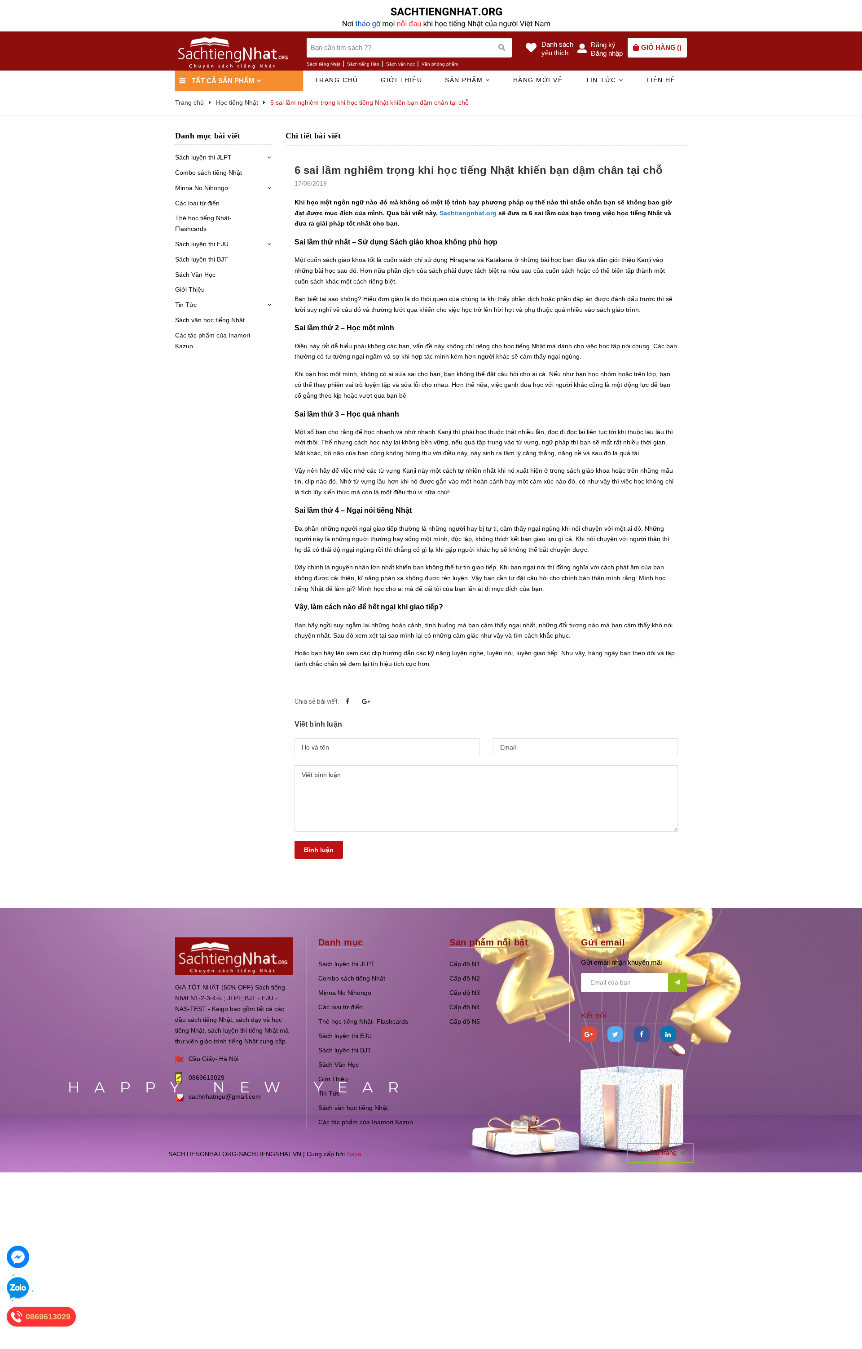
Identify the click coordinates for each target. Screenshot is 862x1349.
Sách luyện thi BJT (201, 259)
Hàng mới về (538, 80)
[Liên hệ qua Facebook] (18, 1257)
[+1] (366, 701)
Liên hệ (661, 80)
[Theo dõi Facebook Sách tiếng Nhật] (642, 1034)
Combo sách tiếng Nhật (208, 172)
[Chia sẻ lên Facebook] (347, 701)
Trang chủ (336, 80)
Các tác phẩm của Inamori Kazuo (212, 341)
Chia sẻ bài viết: (317, 701)
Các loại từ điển (197, 203)
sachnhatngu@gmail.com (225, 1096)
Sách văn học (400, 64)
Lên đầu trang (657, 1152)
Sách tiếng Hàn (363, 64)
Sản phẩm (465, 80)
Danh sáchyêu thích (557, 48)
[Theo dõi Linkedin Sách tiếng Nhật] (668, 1034)
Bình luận (319, 849)
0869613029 (206, 1077)
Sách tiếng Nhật (323, 64)
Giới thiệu (401, 80)
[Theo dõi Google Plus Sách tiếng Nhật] (589, 1034)
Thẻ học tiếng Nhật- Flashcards (203, 223)
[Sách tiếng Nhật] (234, 955)
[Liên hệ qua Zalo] (18, 1288)
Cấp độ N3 (464, 992)
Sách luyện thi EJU (202, 244)
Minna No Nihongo (201, 187)
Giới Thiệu (190, 289)
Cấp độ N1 (464, 963)
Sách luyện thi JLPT (203, 157)
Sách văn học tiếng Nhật (210, 320)
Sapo (354, 1154)
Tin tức (602, 80)
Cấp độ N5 (464, 1021)
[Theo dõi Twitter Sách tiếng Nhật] (615, 1034)
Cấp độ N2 (464, 978)
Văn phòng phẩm (440, 64)
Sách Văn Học (195, 274)
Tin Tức (186, 304)
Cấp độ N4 (464, 1007)
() (661, 47)
